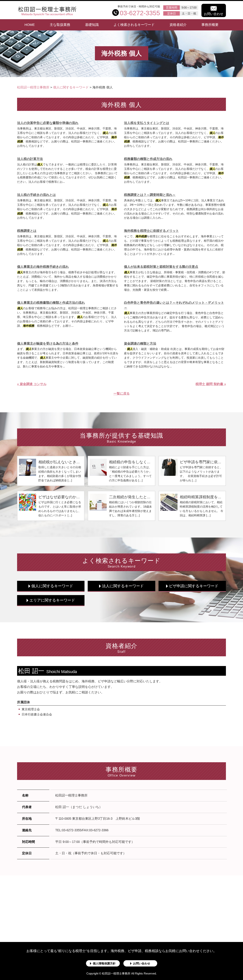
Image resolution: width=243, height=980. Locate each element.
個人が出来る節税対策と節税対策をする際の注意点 (161, 267)
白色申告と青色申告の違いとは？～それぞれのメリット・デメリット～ (174, 305)
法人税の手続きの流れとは (36, 195)
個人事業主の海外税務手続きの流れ (43, 267)
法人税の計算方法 (30, 159)
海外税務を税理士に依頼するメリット (151, 231)
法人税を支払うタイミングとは (146, 123)
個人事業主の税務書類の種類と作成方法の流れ (51, 302)
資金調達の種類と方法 (140, 343)
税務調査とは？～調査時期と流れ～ (150, 195)
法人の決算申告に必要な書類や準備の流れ (47, 123)
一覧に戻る (122, 393)
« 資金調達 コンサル (32, 384)
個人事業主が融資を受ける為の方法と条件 (47, 343)
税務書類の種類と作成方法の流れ (148, 159)
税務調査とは (26, 231)
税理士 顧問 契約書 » (211, 384)
